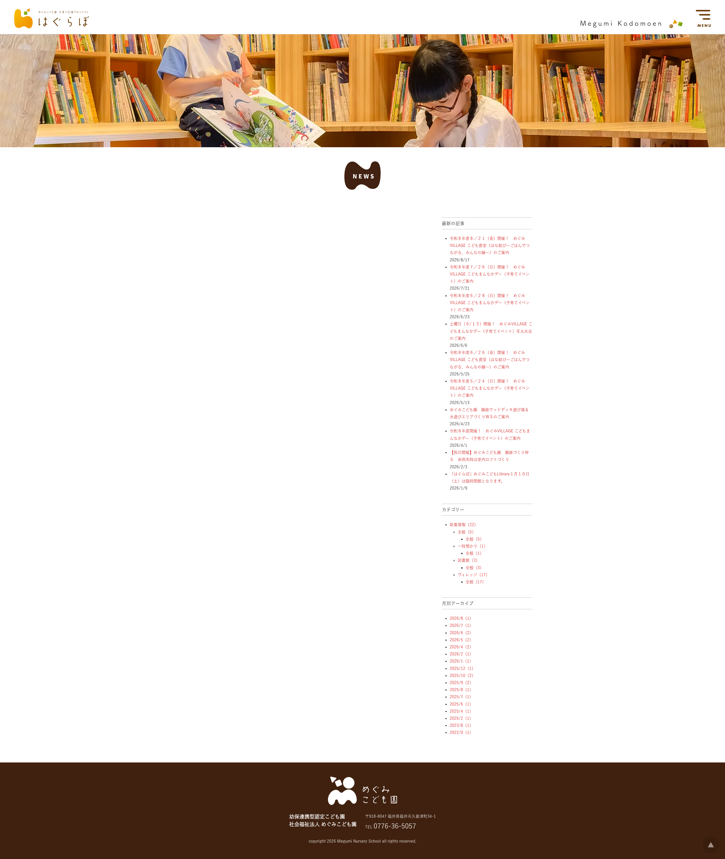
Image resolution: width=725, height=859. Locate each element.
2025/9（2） (461, 683)
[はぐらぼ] (51, 27)
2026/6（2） (461, 633)
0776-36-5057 (395, 825)
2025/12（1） (462, 668)
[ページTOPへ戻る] (710, 852)
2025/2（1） (461, 718)
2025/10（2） (462, 676)
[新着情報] (362, 184)
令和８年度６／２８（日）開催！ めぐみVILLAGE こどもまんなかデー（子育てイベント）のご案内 (490, 303)
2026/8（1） (461, 618)
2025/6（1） (461, 704)
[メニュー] (708, 29)
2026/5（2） (461, 640)
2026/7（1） (461, 625)
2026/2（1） (461, 654)
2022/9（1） (461, 732)
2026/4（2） (461, 647)
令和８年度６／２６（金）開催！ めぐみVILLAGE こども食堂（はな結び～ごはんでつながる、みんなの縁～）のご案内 (490, 360)
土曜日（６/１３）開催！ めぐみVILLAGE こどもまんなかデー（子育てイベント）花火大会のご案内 (491, 331)
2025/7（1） (461, 697)
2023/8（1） (461, 725)
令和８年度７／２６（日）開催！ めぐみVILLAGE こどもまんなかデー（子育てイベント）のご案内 (490, 274)
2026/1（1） (461, 661)
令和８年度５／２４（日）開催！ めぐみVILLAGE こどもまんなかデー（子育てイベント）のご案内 (490, 388)
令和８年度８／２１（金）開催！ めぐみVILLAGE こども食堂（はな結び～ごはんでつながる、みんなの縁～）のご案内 (490, 245)
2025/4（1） (461, 711)
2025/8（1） (461, 690)
